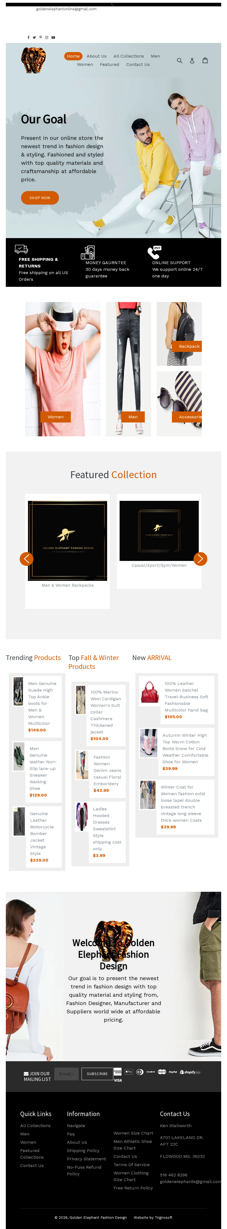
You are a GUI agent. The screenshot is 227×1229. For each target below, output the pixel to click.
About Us (97, 56)
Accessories (191, 416)
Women (85, 64)
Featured (109, 64)
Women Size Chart (133, 1133)
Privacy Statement (86, 1158)
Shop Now (40, 197)
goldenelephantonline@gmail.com (66, 9)
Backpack (189, 346)
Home (73, 56)
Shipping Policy (83, 1150)
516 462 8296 (173, 1175)
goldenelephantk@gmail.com (191, 1181)
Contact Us (138, 64)
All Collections (129, 56)
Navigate (76, 1125)
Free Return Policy (133, 1188)
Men (155, 56)
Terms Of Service (132, 1164)
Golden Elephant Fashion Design (98, 1217)
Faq (71, 1134)
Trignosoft (163, 1217)
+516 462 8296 (19, 9)
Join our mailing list (37, 1076)
